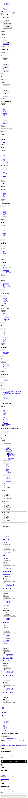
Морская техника (7, 24)
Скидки (5, 728)
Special (4, 110)
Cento (4, 157)
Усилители (6, 66)
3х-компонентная (7, 268)
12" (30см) (5, 300)
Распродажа (5, 29)
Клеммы (5, 313)
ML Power (5, 162)
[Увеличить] (15, 550)
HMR (4, 172)
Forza (4, 197)
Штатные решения (7, 272)
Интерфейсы (6, 314)
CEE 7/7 (5, 418)
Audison (5, 41)
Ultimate (5, 114)
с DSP (4, 287)
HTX (4, 171)
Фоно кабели (6, 392)
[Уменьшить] (7, 550)
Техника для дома (7, 27)
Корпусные (5, 303)
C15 (4, 414)
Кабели (5, 120)
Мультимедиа (6, 70)
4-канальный (6, 285)
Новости (5, 4)
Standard (5, 109)
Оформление (6, 319)
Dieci (4, 155)
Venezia (4, 176)
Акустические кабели (8, 395)
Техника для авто (7, 23)
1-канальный (6, 283)
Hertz (5, 39)
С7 (3, 416)
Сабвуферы (6, 67)
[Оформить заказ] (6, 14)
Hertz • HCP (5, 542)
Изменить (3, 775)
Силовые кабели (6, 397)
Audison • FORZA (7, 591)
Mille (4, 159)
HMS (4, 170)
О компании (6, 3)
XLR (4, 410)
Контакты (5, 5)
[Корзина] (8, 14)
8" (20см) (5, 298)
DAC (4, 142)
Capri (4, 178)
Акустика (5, 64)
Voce (4, 191)
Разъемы (5, 122)
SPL (4, 160)
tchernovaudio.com (4, 730)
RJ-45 (4, 420)
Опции (4, 320)
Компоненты (6, 271)
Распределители (6, 317)
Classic (4, 111)
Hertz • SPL (5, 608)
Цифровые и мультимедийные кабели (11, 393)
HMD (4, 174)
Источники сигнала (7, 94)
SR (3, 195)
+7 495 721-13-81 (4, 738)
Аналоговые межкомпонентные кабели (12, 391)
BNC (4, 411)
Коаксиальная (6, 270)
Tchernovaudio (6, 44)
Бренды (5, 7)
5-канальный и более (7, 286)
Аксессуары (6, 71)
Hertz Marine (6, 85)
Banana (4, 412)
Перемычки (5, 398)
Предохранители (7, 316)
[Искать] (14, 13)
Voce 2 (4, 193)
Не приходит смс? (5, 779)
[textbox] (14, 756)
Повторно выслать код (6, 777)
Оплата (4, 8)
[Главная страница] (1, 719)
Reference (5, 113)
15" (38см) (5, 301)
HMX (4, 169)
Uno (4, 156)
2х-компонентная (7, 267)
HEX (4, 167)
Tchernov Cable (7, 26)
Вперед (4, 712)
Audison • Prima (6, 574)
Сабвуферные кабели (8, 394)
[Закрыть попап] (2, 765)
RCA (4, 408)
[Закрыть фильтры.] (1, 438)
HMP (4, 177)
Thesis (4, 194)
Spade (4, 413)
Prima (4, 196)
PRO (4, 115)
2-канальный (6, 284)
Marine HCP (5, 173)
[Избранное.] (4, 551)
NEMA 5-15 (5, 419)
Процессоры (6, 68)
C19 (4, 417)
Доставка (5, 9)
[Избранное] (7, 14)
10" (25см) (5, 299)
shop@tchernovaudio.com (13, 738)
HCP (4, 161)
